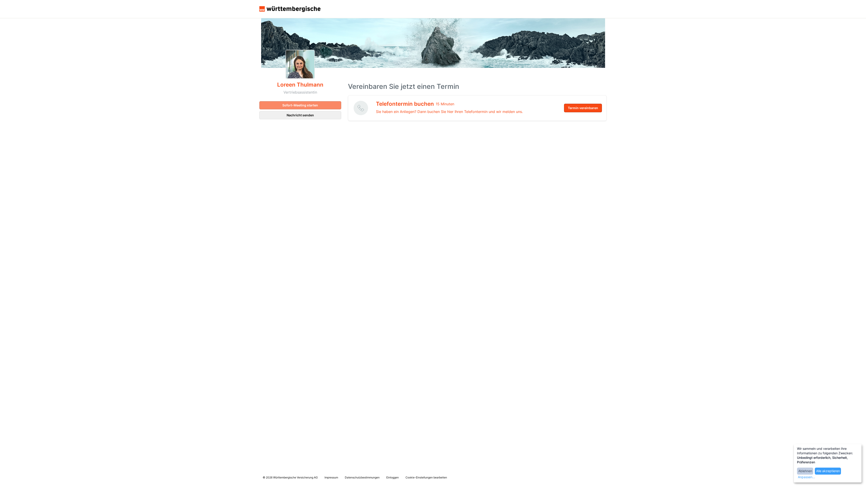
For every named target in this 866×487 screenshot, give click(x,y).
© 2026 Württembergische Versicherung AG (290, 477)
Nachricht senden (300, 115)
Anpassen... (806, 477)
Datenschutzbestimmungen (362, 477)
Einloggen (392, 477)
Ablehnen (805, 471)
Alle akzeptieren (828, 471)
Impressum (331, 477)
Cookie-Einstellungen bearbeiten (426, 477)
